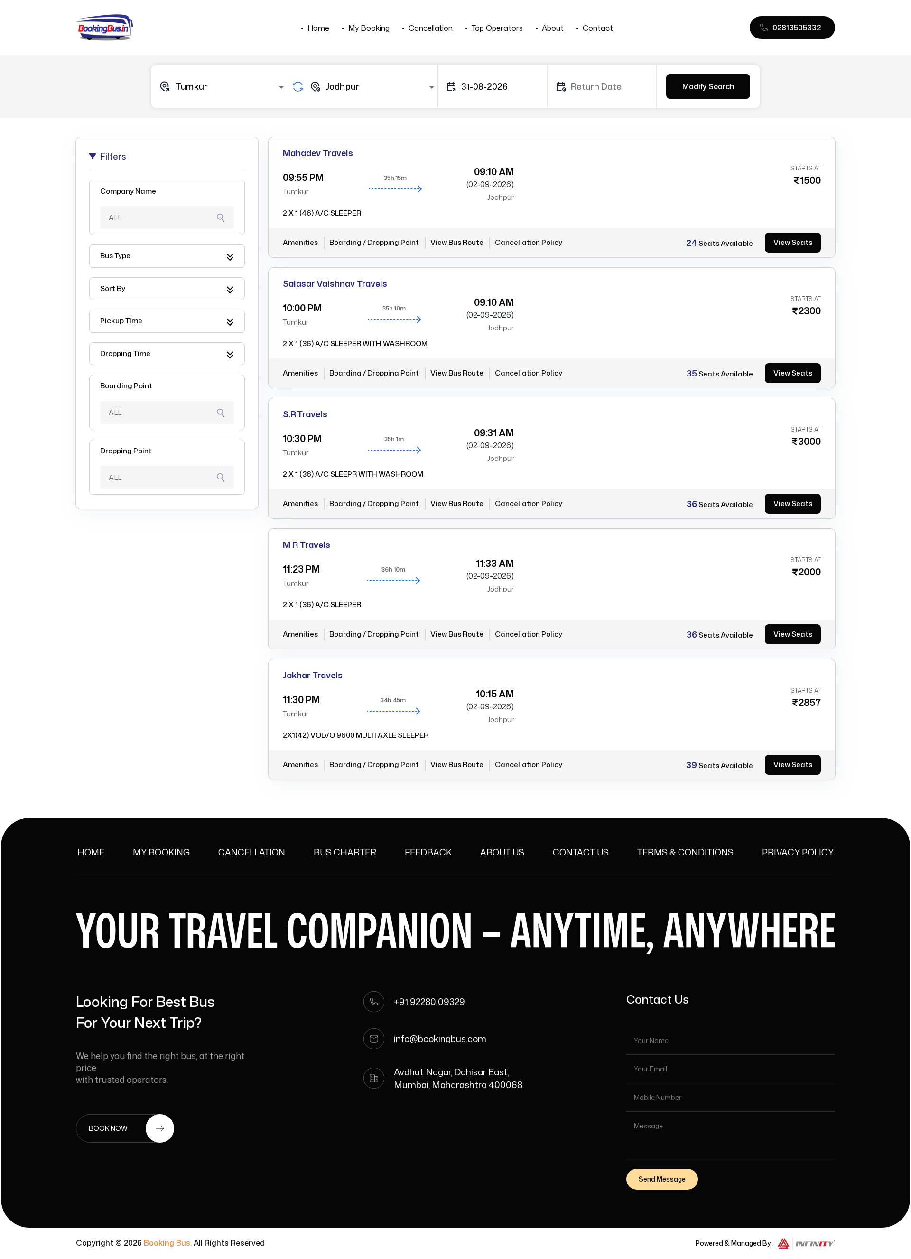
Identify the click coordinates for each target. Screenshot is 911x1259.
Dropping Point (126, 451)
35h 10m (394, 308)
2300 (810, 310)
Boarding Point (126, 386)
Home (318, 28)
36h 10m (393, 569)
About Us (502, 852)
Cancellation (431, 28)
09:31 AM (494, 432)
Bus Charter (345, 852)
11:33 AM (495, 563)
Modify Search (708, 86)
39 (691, 765)
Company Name (128, 191)
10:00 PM (302, 307)
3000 (809, 441)
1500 (810, 180)
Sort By (112, 288)
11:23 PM (301, 568)
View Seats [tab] (792, 242)
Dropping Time (125, 353)
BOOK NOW (108, 1128)
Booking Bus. (168, 1243)
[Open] (281, 87)
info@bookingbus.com (440, 1038)
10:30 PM (302, 438)
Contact (598, 28)
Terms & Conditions (685, 852)
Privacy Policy (798, 852)
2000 (810, 571)
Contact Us (581, 852)
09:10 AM (494, 171)
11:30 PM (301, 699)
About (553, 28)
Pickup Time (121, 321)
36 (692, 504)
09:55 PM (303, 177)
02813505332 (796, 27)
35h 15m (395, 178)
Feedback (428, 852)
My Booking (369, 28)
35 (692, 373)
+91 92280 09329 (429, 1001)
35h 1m (394, 439)
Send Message (662, 1179)
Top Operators (497, 28)
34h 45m (393, 700)
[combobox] (223, 86)
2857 (810, 702)
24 (691, 242)
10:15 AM (495, 693)
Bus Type (115, 256)
